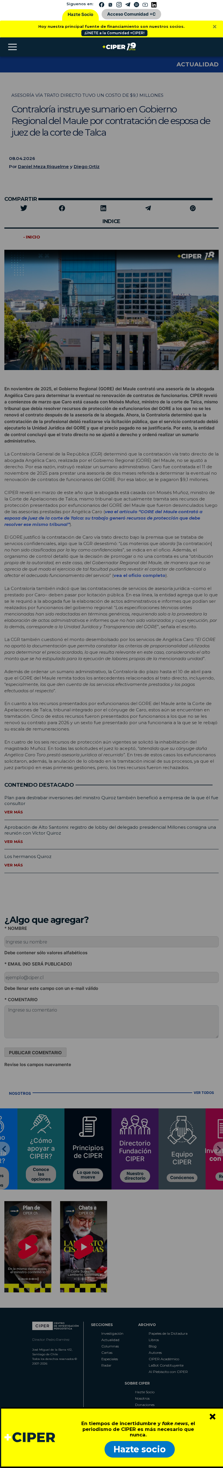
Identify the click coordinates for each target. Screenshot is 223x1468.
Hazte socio (140, 1449)
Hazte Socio (80, 14)
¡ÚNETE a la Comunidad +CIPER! (114, 33)
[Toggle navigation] (12, 46)
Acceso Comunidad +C (131, 14)
